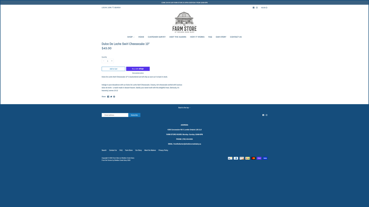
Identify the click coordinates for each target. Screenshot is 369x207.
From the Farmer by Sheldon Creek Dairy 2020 (116, 160)
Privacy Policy (163, 150)
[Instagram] (257, 7)
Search (104, 150)
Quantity (104, 57)
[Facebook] (253, 7)
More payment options (138, 73)
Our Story (138, 150)
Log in (104, 7)
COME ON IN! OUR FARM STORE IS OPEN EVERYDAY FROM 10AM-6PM (184, 2)
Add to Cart (113, 69)
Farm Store (129, 150)
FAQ (121, 150)
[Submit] (113, 7)
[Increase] (112, 61)
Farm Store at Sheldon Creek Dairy (123, 158)
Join (109, 7)
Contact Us (113, 150)
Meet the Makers (150, 150)
